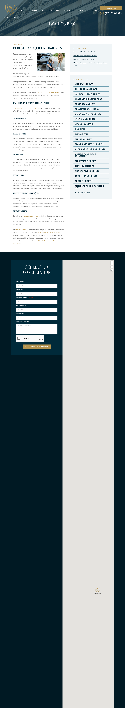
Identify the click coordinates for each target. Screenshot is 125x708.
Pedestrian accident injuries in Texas (25, 108)
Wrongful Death (84, 124)
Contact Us (110, 8)
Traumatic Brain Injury (87, 109)
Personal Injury (83, 139)
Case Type (20, 313)
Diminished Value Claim (86, 89)
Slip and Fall (81, 134)
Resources (83, 10)
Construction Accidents (88, 114)
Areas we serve (69, 10)
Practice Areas (54, 10)
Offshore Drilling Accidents (90, 149)
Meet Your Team (38, 10)
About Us (24, 10)
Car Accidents (82, 193)
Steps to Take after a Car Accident (85, 52)
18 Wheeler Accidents (86, 176)
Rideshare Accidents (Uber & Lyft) (89, 187)
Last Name (20, 289)
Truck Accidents (84, 181)
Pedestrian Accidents (86, 161)
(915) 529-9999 (113, 13)
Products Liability (85, 104)
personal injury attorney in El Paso (48, 92)
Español (95, 10)
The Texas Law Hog (21, 230)
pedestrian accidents (31, 216)
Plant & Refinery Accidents (89, 144)
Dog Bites (80, 129)
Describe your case (22, 321)
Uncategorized (17, 44)
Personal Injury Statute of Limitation (85, 55)
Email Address (21, 305)
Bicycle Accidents (84, 166)
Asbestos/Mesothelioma (87, 94)
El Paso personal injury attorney (48, 232)
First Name (20, 282)
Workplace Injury (84, 84)
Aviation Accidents (85, 119)
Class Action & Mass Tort (88, 99)
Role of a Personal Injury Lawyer (84, 59)
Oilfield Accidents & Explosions (85, 155)
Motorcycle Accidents (87, 171)
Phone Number (24, 297)
